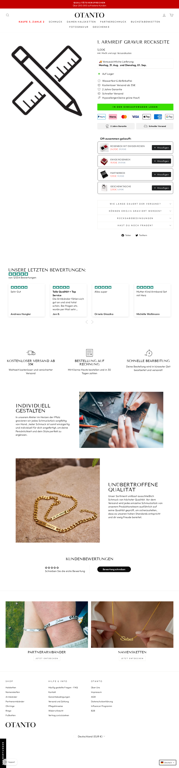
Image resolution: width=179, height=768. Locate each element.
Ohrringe (10, 706)
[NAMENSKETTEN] (132, 624)
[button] (87, 322)
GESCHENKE (101, 26)
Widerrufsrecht (55, 710)
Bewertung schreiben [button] (114, 569)
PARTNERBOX (117, 173)
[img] (90, 274)
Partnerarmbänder (15, 701)
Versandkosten (124, 53)
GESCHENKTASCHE (120, 186)
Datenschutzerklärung (102, 701)
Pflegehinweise (55, 706)
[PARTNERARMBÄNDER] (47, 624)
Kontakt (52, 692)
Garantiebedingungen (59, 697)
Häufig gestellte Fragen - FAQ (63, 687)
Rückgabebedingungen (135, 218)
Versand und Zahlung (58, 701)
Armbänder (11, 697)
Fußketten (11, 715)
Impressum (96, 692)
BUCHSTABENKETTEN (145, 21)
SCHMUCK (56, 21)
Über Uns (95, 687)
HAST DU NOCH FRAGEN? (135, 225)
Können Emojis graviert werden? (135, 211)
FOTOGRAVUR (79, 26)
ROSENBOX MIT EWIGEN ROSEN (127, 146)
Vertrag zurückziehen (58, 715)
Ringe (8, 710)
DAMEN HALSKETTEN (81, 21)
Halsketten (11, 687)
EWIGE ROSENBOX (120, 159)
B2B (93, 710)
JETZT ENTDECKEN (47, 658)
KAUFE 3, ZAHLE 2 (32, 21)
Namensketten (13, 692)
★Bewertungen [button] (3, 753)
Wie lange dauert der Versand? (135, 204)
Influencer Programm (101, 706)
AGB (93, 697)
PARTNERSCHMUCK (113, 21)
